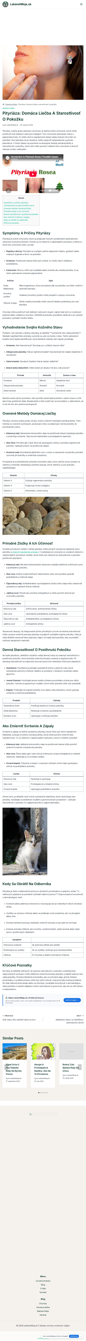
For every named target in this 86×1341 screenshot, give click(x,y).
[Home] (3, 104)
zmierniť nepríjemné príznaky (25, 552)
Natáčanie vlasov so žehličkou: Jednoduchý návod (69, 1019)
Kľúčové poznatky (11, 223)
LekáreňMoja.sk (12, 125)
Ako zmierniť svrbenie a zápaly (17, 217)
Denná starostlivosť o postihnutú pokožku (21, 214)
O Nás (43, 1288)
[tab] (38, 1092)
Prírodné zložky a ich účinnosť (16, 211)
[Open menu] (81, 4)
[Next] (80, 1067)
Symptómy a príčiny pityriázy (16, 202)
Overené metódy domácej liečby (17, 208)
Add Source (73, 1336)
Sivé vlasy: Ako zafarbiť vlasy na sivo (19, 1018)
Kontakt (43, 1292)
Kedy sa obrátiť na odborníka (16, 220)
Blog (43, 1285)
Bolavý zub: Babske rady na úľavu (71, 1067)
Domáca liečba (8, 108)
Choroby (43, 1303)
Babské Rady (43, 1311)
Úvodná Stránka (43, 1281)
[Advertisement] (43, 24)
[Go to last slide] (6, 1067)
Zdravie (43, 1315)
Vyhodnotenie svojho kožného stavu (19, 205)
